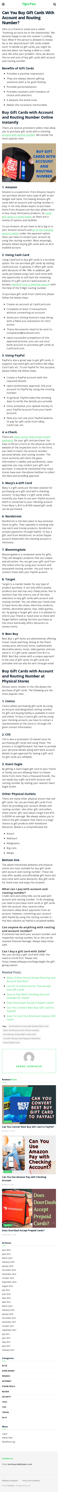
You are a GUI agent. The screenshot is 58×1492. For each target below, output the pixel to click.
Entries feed (7, 1437)
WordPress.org (8, 1441)
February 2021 (8, 1350)
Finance (7, 1122)
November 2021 (9, 1322)
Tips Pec (29, 4)
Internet (7, 1381)
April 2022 (6, 1302)
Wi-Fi (4, 1417)
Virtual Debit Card (11, 1042)
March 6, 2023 (8, 1185)
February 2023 (8, 1262)
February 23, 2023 (9, 1235)
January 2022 (7, 1314)
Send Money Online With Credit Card (19, 1034)
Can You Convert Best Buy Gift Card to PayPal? (28, 1127)
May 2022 (6, 1298)
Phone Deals (8, 1386)
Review (5, 1391)
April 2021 (6, 1346)
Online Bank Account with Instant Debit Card (28, 1026)
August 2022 (7, 1286)
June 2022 (6, 1294)
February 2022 (8, 1310)
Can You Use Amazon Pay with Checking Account (24, 1179)
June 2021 (6, 1338)
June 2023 (6, 1250)
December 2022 (9, 1270)
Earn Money (8, 1370)
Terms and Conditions (31, 1480)
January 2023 (7, 1266)
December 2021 (9, 1318)
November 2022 (9, 1274)
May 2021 (6, 1342)
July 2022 (6, 1290)
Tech (4, 1402)
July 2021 (6, 1334)
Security (6, 1396)
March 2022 (7, 1306)
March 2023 (7, 1258)
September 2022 (9, 1282)
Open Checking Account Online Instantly (21, 1030)
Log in (4, 1433)
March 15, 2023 (9, 1131)
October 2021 (8, 1326)
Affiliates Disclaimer (10, 1480)
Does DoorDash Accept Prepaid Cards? (23, 1231)
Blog (4, 1365)
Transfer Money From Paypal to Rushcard (21, 1038)
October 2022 (8, 1278)
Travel (5, 1412)
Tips (4, 1407)
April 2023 (6, 1254)
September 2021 (9, 1330)
